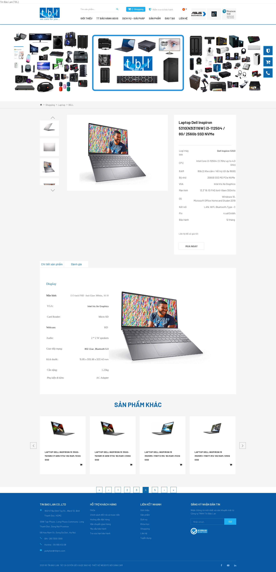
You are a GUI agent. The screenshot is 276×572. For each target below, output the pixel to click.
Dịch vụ (143, 519)
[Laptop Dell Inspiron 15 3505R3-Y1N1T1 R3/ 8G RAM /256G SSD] (212, 428)
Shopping (138, 9)
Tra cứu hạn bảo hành (100, 533)
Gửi (230, 521)
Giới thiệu (86, 18)
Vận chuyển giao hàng (100, 524)
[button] (53, 117)
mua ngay (191, 246)
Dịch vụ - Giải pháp (133, 18)
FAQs (92, 510)
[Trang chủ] (41, 105)
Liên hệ (183, 18)
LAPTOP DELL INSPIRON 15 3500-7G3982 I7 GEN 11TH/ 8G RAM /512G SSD (63, 456)
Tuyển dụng (145, 538)
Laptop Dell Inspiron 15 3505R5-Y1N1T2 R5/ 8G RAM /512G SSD (162, 456)
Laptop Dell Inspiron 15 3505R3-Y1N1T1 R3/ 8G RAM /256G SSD (212, 456)
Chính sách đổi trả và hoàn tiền (105, 514)
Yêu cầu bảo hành (98, 528)
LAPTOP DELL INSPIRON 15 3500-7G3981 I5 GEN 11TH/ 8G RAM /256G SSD (113, 456)
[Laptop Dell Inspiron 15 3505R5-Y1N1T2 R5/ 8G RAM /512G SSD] (163, 428)
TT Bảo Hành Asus (107, 18)
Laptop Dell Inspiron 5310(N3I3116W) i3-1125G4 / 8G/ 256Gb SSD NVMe (202, 128)
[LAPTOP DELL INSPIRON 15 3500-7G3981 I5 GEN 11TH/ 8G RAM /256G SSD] (113, 428)
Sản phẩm (155, 18)
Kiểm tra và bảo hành (163, 9)
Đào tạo (170, 18)
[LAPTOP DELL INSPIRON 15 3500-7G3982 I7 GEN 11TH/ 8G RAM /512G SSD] (63, 428)
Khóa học (144, 524)
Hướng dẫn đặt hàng (100, 519)
